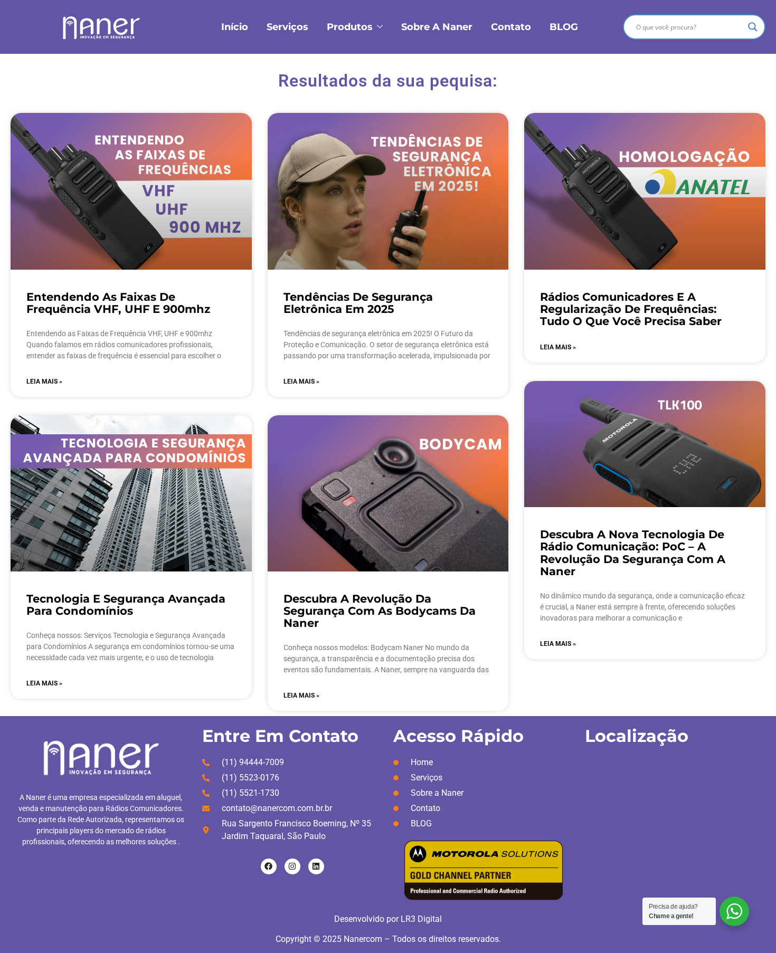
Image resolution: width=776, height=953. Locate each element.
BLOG (564, 27)
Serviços (287, 27)
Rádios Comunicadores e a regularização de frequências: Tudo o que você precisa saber (631, 309)
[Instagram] (292, 866)
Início (234, 27)
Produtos (350, 27)
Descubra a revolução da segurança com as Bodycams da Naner (379, 611)
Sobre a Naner (436, 27)
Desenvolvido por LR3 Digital (388, 919)
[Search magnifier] (752, 27)
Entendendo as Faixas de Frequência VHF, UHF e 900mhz (118, 303)
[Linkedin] (316, 866)
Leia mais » (44, 381)
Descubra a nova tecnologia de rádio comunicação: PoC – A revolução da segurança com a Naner (632, 552)
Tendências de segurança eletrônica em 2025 (358, 303)
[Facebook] (269, 866)
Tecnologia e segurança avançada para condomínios (125, 604)
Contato (511, 27)
